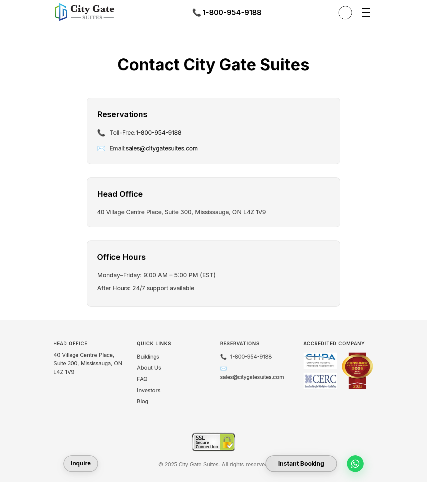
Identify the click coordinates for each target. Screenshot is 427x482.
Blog (142, 401)
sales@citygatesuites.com (162, 148)
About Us (149, 367)
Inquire (81, 463)
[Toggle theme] (345, 12)
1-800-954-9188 (158, 132)
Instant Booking (301, 463)
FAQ (142, 379)
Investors (148, 390)
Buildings (148, 356)
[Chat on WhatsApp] (355, 463)
